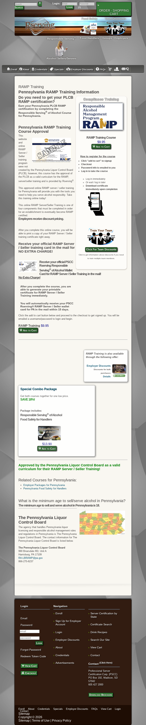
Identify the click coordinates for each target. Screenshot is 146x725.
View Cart (30, 665)
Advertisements (65, 662)
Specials (59, 69)
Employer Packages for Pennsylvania (44, 485)
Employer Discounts (82, 69)
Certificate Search (101, 624)
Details (107, 376)
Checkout (30, 673)
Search (19, 7)
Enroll (13, 69)
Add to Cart (102, 146)
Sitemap (24, 713)
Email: (24, 618)
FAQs (102, 69)
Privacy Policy (61, 720)
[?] (79, 7)
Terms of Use (41, 720)
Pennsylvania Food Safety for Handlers (45, 488)
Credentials (40, 69)
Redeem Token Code (33, 656)
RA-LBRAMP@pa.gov (30, 557)
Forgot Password (31, 649)
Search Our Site (100, 639)
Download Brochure (100, 694)
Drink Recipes (98, 632)
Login (70, 7)
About (25, 69)
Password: (27, 624)
